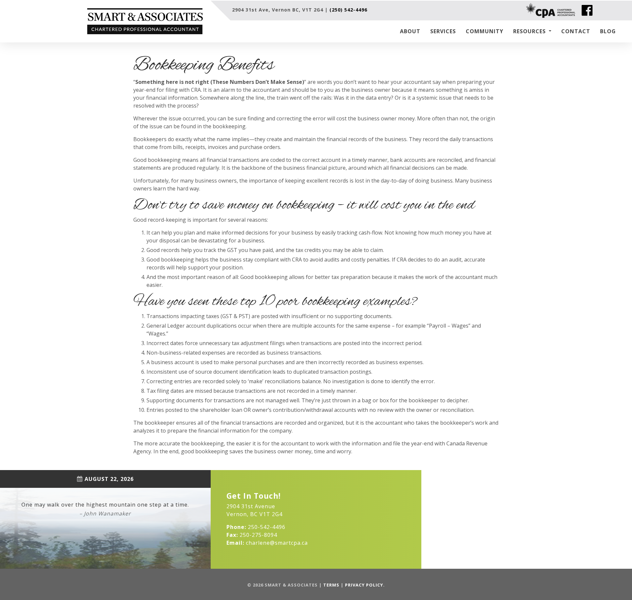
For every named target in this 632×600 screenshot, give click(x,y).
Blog (608, 31)
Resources (530, 31)
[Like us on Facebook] (587, 10)
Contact (575, 31)
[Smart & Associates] (149, 21)
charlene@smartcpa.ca (277, 542)
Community (484, 31)
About (410, 31)
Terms (331, 585)
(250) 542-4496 (348, 10)
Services (443, 31)
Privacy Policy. (365, 585)
